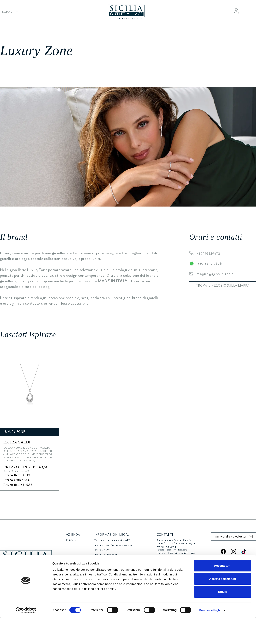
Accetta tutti (222, 565)
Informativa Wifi (103, 549)
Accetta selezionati (222, 578)
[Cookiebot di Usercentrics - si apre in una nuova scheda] (25, 610)
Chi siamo (71, 540)
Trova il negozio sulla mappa (222, 286)
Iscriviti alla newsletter (230, 537)
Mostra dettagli (209, 610)
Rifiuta (222, 591)
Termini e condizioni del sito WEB (112, 540)
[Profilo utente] (236, 11)
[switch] (112, 610)
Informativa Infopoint (105, 554)
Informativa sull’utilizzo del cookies (113, 544)
